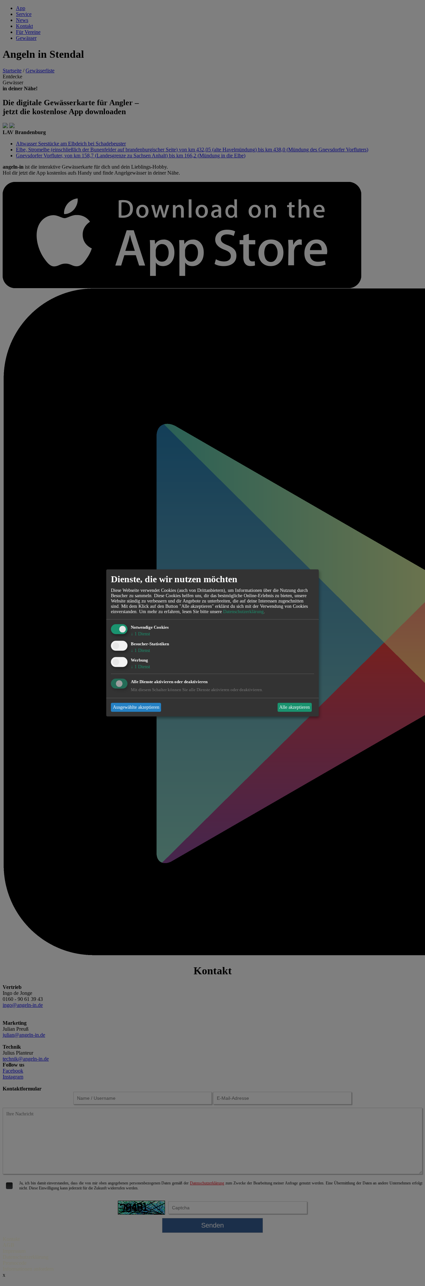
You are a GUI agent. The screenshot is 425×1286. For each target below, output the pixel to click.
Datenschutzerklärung (243, 611)
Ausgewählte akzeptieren (136, 707)
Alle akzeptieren (294, 707)
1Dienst (140, 633)
